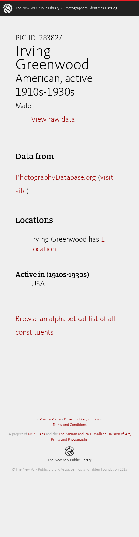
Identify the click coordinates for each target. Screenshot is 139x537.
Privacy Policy (50, 419)
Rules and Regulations (81, 419)
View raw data (53, 120)
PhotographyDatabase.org (56, 178)
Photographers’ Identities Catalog (91, 8)
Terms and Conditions (70, 425)
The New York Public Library (37, 8)
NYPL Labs (36, 434)
